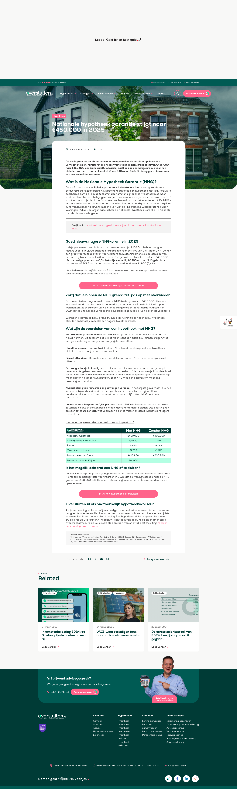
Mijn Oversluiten (192, 82)
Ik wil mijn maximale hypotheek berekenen (118, 285)
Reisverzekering (175, 734)
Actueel (97, 727)
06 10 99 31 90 (159, 82)
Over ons (124, 93)
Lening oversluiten (152, 731)
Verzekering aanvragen (179, 720)
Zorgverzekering (175, 742)
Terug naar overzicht (159, 559)
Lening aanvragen (152, 720)
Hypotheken (66, 93)
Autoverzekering (175, 727)
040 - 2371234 (59, 692)
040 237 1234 (175, 82)
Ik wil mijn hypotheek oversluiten (118, 493)
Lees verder (49, 647)
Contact (161, 93)
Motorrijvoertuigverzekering (181, 738)
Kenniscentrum (142, 93)
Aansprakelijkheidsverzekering (183, 724)
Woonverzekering (176, 731)
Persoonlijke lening (152, 734)
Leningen (85, 93)
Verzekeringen (105, 93)
